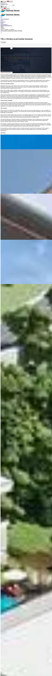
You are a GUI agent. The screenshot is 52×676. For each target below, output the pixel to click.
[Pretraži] (13, 5)
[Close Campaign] (11, 48)
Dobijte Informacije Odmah (6, 72)
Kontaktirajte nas (8, 25)
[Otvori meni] (1, 13)
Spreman (6, 29)
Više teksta (3, 132)
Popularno (4, 42)
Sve (2, 29)
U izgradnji (12, 29)
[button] (2, 20)
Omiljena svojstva (4, 4)
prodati (2, 23)
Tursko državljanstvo (5, 19)
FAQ (4, 25)
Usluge (2, 25)
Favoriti (2, 8)
